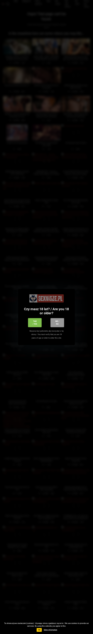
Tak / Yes (35, 322)
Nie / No (57, 322)
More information (50, 630)
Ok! (39, 630)
